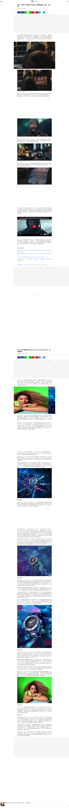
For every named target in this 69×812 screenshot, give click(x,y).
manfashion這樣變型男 (34, 1)
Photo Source (22, 91)
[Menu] (1, 1)
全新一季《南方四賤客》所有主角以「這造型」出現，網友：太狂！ (33, 257)
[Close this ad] (68, 806)
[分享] (20, 12)
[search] (68, 1)
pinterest (34, 12)
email (41, 12)
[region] (48, 24)
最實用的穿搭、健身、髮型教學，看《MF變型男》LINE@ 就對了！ (33, 264)
